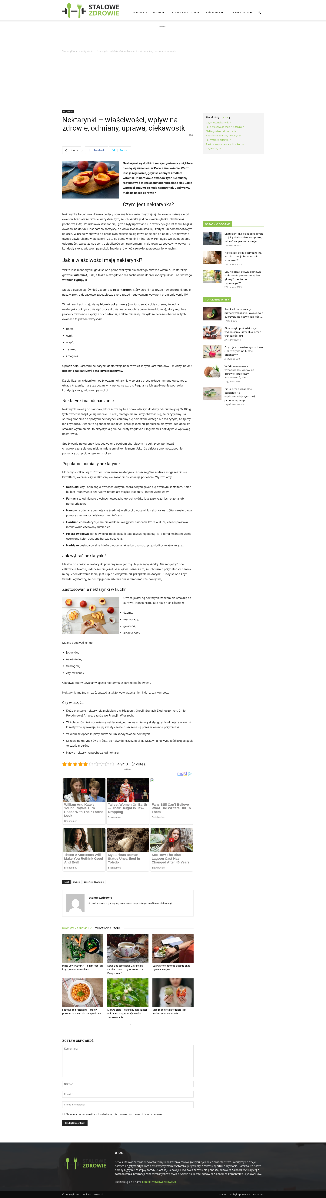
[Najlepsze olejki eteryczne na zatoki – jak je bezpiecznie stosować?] (212, 257)
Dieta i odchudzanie (183, 12)
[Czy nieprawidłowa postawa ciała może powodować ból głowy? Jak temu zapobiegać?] (212, 276)
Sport (157, 12)
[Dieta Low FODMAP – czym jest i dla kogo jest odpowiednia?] (82, 948)
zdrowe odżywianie (94, 881)
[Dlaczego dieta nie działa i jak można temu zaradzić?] (173, 992)
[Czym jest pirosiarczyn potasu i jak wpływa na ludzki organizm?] (212, 351)
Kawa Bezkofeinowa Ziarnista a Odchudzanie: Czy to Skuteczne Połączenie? (125, 969)
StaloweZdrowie (100, 897)
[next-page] (130, 1024)
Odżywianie (212, 12)
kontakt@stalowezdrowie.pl (159, 1182)
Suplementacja (238, 12)
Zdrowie (139, 12)
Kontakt (223, 1194)
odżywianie (87, 51)
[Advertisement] (163, 36)
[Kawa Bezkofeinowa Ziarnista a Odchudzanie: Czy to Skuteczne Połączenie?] (127, 948)
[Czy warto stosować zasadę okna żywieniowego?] (173, 948)
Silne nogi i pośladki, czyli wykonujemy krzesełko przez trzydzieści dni (243, 332)
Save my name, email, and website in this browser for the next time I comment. (114, 1114)
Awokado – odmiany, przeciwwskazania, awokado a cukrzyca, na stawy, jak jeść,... (244, 313)
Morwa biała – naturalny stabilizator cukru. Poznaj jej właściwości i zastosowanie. (127, 1013)
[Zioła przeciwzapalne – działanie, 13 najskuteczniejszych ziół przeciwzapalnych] (212, 393)
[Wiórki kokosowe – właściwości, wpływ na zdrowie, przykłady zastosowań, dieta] (212, 370)
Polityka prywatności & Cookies (247, 1194)
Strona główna (70, 51)
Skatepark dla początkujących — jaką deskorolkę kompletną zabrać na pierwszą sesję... (244, 237)
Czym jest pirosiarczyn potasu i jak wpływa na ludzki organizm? (244, 351)
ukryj (225, 117)
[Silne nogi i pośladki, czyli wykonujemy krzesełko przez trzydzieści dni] (212, 332)
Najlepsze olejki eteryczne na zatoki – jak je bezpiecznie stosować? (243, 256)
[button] (259, 13)
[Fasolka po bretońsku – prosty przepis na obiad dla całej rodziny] (82, 992)
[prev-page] (124, 1024)
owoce (76, 881)
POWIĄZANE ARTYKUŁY (76, 928)
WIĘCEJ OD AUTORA (108, 928)
